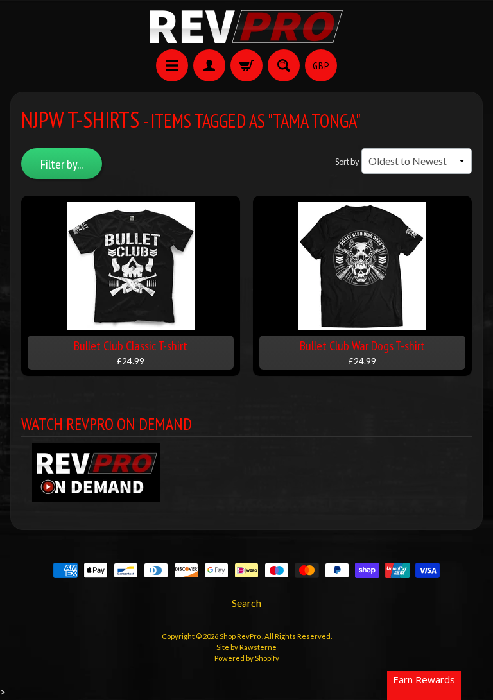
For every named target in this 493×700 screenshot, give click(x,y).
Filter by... (61, 164)
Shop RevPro (241, 636)
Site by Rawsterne (246, 647)
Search (246, 603)
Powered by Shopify (246, 658)
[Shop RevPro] (246, 26)
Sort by (347, 162)
